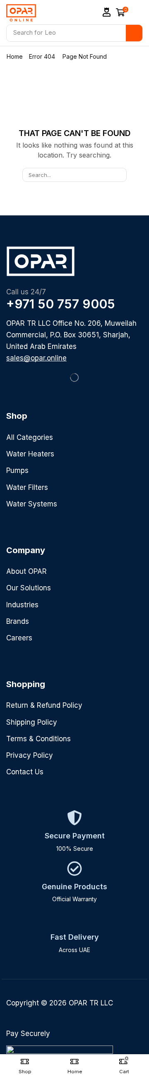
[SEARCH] (120, 175)
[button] (107, 12)
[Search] (134, 33)
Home (15, 56)
